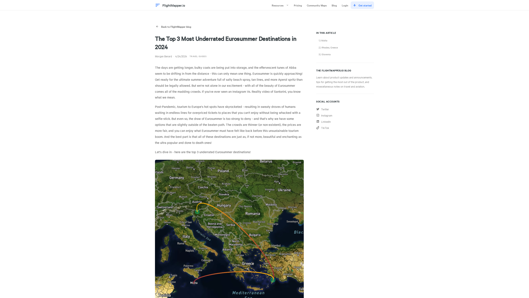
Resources (278, 5)
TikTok (325, 128)
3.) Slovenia (325, 54)
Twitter (325, 109)
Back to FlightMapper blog (176, 26)
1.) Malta (323, 40)
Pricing (298, 5)
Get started (365, 5)
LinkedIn (326, 121)
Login (345, 5)
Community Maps (317, 5)
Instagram (326, 115)
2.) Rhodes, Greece (328, 47)
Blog (334, 5)
